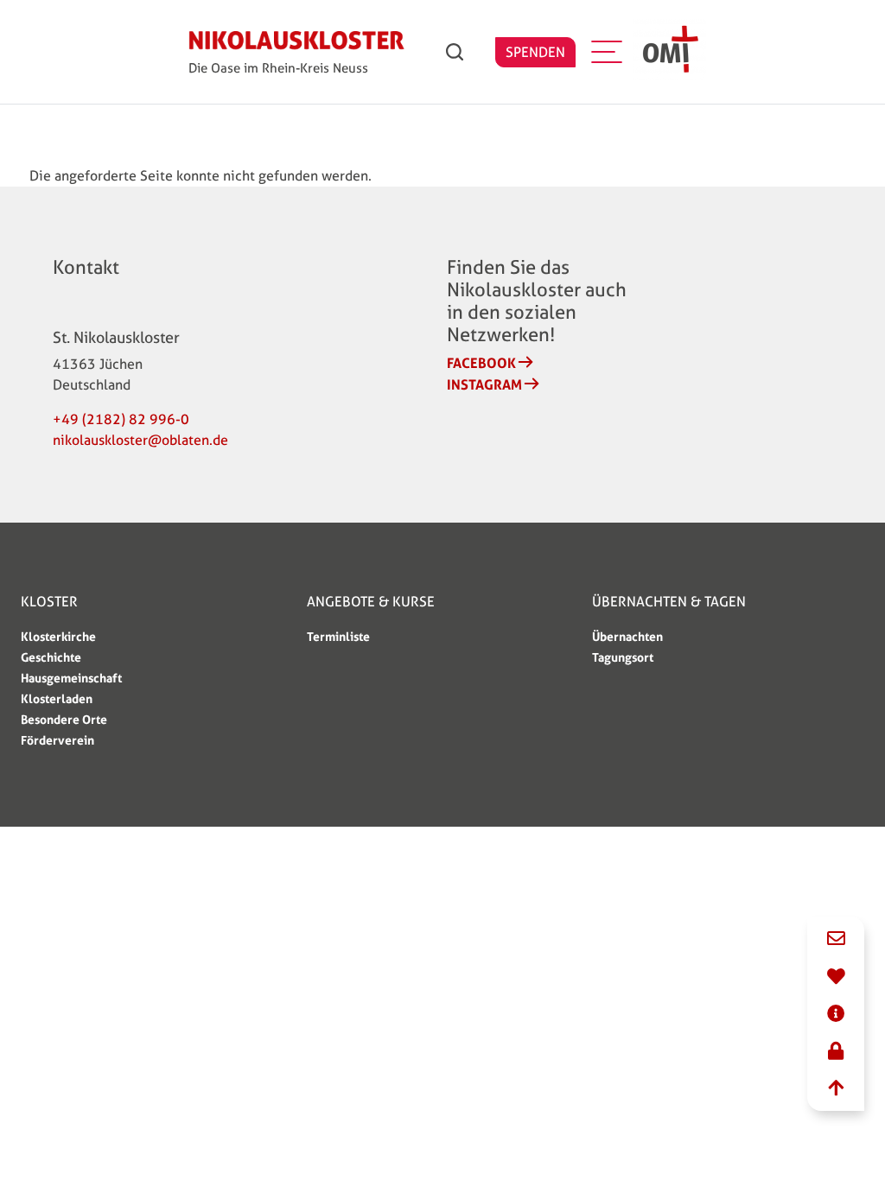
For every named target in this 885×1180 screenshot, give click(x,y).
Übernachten (627, 636)
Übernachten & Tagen (669, 601)
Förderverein (57, 740)
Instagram (484, 384)
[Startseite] (296, 44)
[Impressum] (836, 1015)
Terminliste (338, 636)
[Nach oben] (836, 1089)
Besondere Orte (64, 719)
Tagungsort (622, 657)
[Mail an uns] (836, 939)
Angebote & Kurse (371, 601)
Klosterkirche (58, 636)
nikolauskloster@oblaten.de (140, 440)
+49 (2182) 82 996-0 (121, 419)
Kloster (49, 601)
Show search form (454, 52)
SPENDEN (535, 52)
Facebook (481, 362)
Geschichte (51, 657)
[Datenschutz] (836, 1052)
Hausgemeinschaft (71, 677)
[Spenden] (836, 977)
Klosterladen (56, 698)
